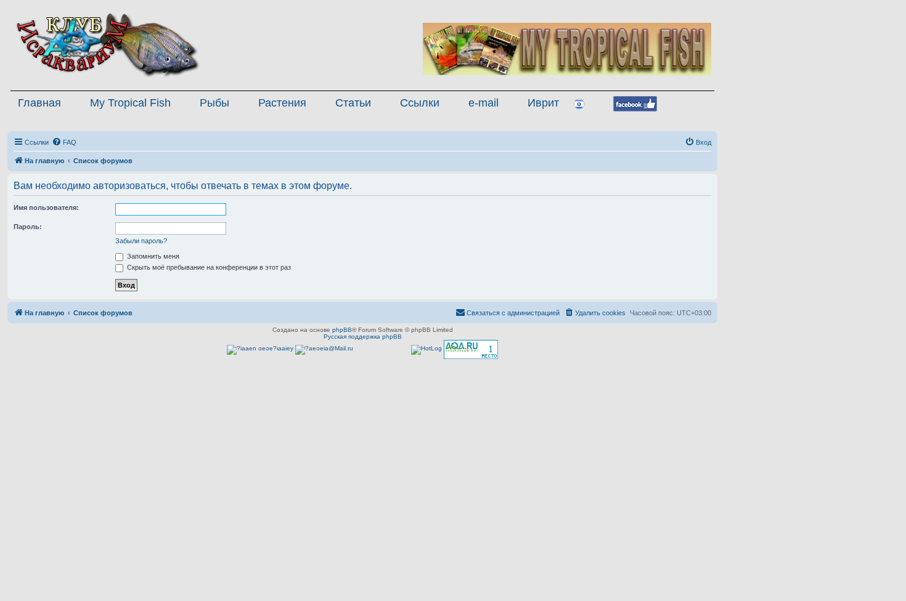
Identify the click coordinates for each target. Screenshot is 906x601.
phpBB (342, 329)
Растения (282, 103)
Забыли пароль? (141, 240)
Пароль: (28, 226)
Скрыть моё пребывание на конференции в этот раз (208, 267)
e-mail (483, 103)
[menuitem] (64, 142)
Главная (39, 103)
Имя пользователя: (46, 207)
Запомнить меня (152, 256)
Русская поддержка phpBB (363, 336)
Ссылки (419, 103)
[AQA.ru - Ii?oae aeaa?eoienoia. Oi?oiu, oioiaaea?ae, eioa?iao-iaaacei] (471, 349)
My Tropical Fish (130, 103)
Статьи (353, 103)
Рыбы (214, 103)
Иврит (543, 103)
